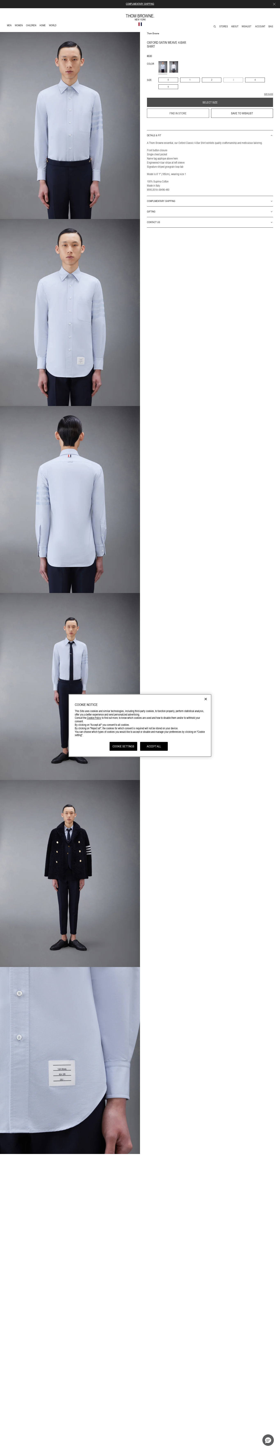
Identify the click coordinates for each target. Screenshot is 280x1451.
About (234, 26)
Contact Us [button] (153, 222)
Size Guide (268, 94)
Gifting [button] (151, 211)
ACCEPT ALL (154, 746)
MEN (10, 26)
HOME (43, 26)
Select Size (210, 102)
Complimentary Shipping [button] (161, 201)
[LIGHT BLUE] (162, 67)
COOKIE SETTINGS (123, 746)
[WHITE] (173, 67)
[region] (140, 725)
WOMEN (19, 26)
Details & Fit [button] (154, 135)
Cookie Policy (94, 717)
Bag (271, 26)
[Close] (205, 698)
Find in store (178, 113)
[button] (268, 1440)
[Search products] (214, 26)
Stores (223, 26)
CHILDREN (31, 26)
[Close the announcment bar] (274, 4)
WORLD (53, 26)
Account (260, 26)
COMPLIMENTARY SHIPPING (140, 3)
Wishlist (247, 26)
